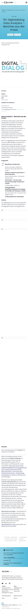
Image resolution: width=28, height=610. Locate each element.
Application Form (18, 595)
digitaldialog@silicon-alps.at (9, 524)
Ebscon (15, 598)
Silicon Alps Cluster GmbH (16, 466)
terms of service (17, 563)
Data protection (16, 608)
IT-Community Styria (16, 471)
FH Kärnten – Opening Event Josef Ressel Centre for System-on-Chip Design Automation (11, 539)
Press (3, 598)
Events (3, 10)
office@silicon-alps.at (7, 592)
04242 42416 (5, 591)
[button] (2, 605)
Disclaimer (8, 608)
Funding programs (6, 595)
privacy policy (6, 564)
